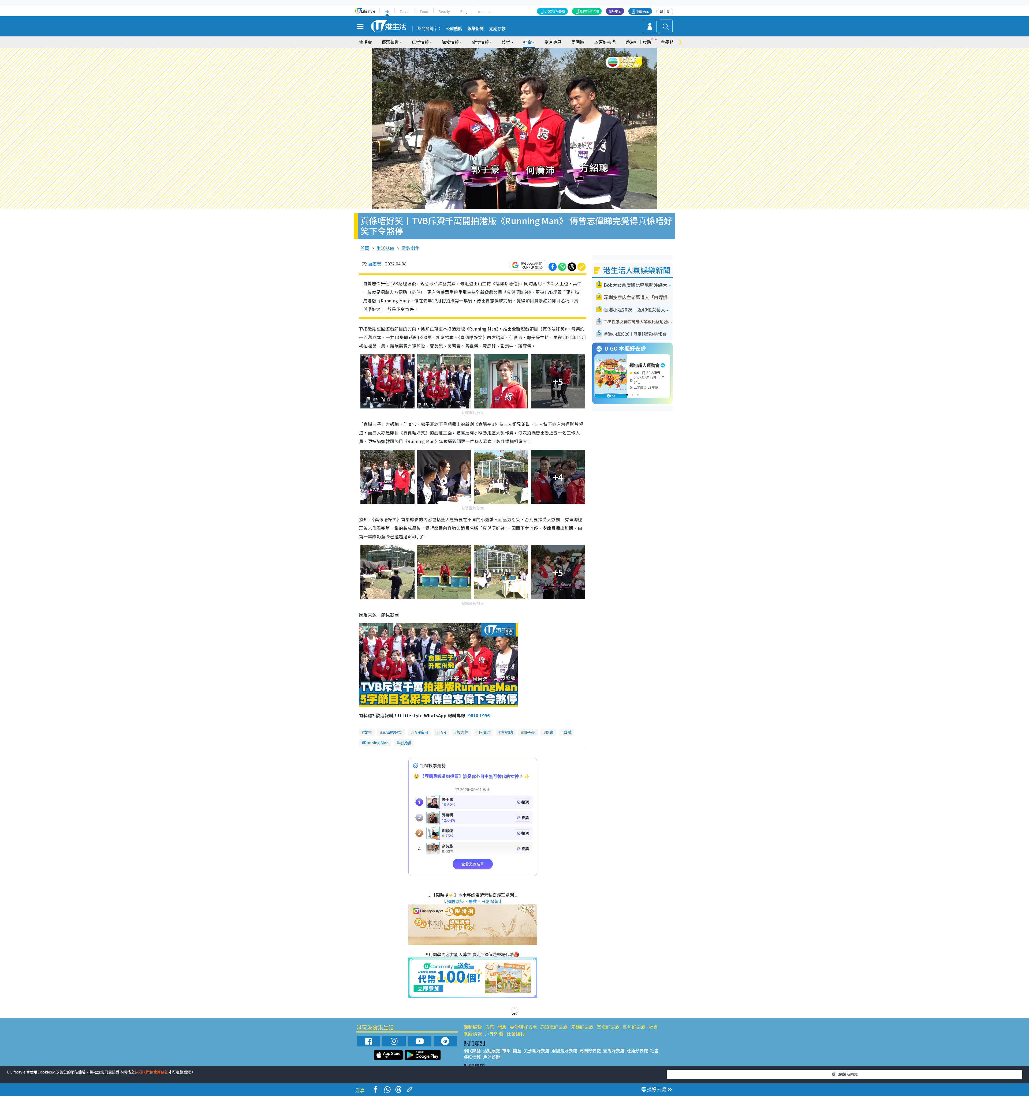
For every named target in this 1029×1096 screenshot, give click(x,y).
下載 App (642, 11)
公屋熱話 (454, 29)
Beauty (444, 11)
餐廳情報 (473, 1033)
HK (387, 11)
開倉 (501, 1026)
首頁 (364, 248)
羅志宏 (374, 263)
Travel (404, 11)
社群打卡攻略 (589, 11)
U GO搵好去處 (555, 11)
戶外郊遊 (494, 1033)
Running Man (376, 742)
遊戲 (568, 732)
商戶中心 (615, 11)
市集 (489, 1026)
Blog (464, 11)
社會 (653, 1026)
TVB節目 (420, 732)
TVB (442, 732)
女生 (368, 732)
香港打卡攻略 (638, 42)
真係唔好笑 (392, 732)
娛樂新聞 (476, 29)
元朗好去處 (582, 1026)
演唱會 (365, 42)
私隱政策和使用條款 (151, 1072)
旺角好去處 (634, 1026)
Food (424, 11)
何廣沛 (485, 732)
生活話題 (385, 248)
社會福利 (515, 1033)
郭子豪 (529, 732)
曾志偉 (462, 732)
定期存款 (497, 29)
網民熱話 (472, 1050)
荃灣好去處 (608, 1026)
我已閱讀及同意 (845, 1074)
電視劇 (405, 742)
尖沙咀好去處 (523, 1026)
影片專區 (553, 42)
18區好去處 (605, 42)
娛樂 (549, 732)
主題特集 (669, 42)
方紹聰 (507, 732)
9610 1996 (479, 715)
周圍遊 (577, 42)
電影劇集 (410, 248)
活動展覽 (473, 1026)
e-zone (484, 11)
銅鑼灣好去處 (554, 1026)
